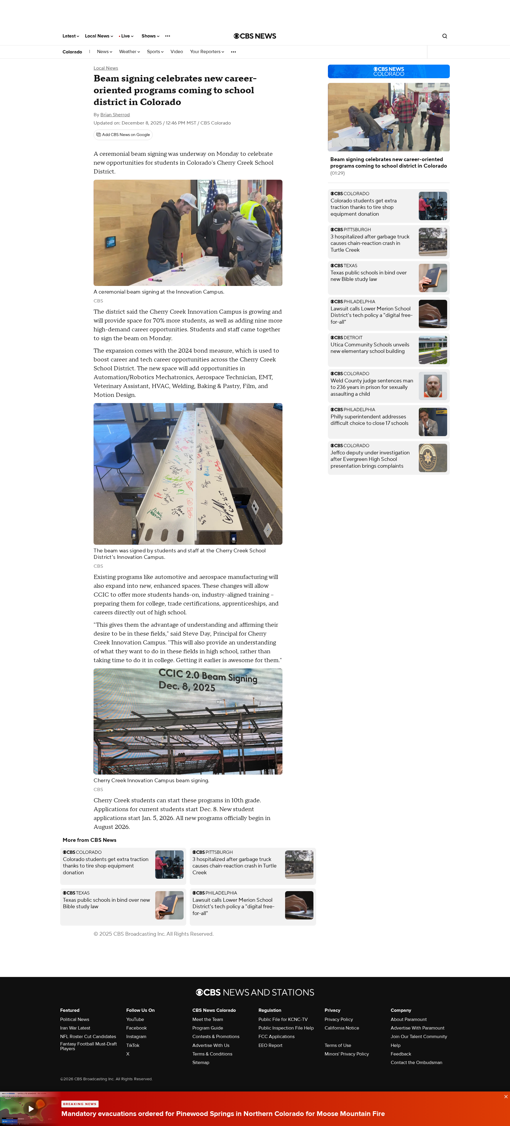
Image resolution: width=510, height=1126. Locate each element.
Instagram (136, 1036)
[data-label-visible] (504, 1095)
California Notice (342, 1028)
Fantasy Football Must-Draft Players (88, 1046)
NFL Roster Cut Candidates (88, 1036)
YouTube (135, 1019)
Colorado (72, 52)
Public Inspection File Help (286, 1028)
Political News (74, 1019)
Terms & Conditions (212, 1054)
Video (177, 52)
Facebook (136, 1028)
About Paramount (409, 1019)
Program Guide (207, 1028)
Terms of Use (338, 1045)
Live (126, 36)
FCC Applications (277, 1036)
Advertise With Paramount (417, 1028)
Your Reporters (206, 52)
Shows (149, 36)
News (103, 52)
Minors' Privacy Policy (347, 1054)
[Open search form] (444, 36)
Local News (98, 36)
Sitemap (200, 1062)
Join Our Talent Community (419, 1036)
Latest (70, 36)
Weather (128, 52)
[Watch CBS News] (30, 1108)
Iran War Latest (75, 1028)
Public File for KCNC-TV (283, 1019)
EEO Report (270, 1045)
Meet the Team (207, 1019)
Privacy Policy (339, 1019)
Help (396, 1045)
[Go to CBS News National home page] (255, 36)
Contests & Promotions (215, 1036)
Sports (154, 52)
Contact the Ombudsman (416, 1062)
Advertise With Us (210, 1045)
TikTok (132, 1045)
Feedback (401, 1054)
